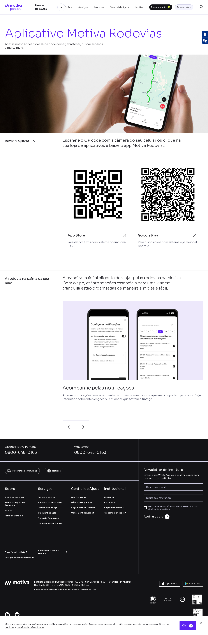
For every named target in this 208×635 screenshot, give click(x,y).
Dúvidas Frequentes (81, 502)
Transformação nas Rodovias (15, 504)
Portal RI (108, 502)
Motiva (107, 497)
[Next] (82, 427)
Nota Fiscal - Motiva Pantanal (48, 552)
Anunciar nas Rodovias (50, 502)
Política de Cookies (69, 589)
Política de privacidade (159, 509)
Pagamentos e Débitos (83, 507)
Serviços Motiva (46, 497)
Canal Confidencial (81, 513)
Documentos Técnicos (50, 523)
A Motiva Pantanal (14, 497)
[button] (184, 7)
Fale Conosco (78, 497)
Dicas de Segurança (48, 518)
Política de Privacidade (45, 589)
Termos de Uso (88, 589)
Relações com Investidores (19, 557)
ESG (7, 510)
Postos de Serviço (47, 507)
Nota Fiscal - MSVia (15, 552)
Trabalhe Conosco (114, 513)
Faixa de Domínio (14, 515)
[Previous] (69, 427)
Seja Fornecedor (113, 507)
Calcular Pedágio (47, 513)
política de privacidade (30, 627)
